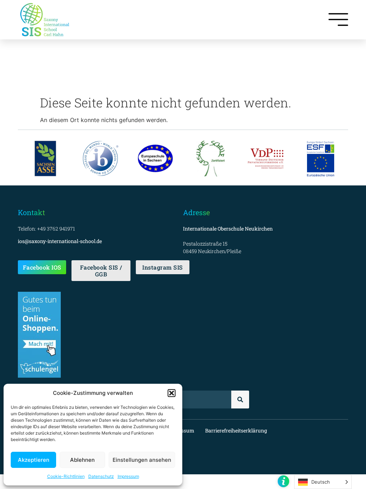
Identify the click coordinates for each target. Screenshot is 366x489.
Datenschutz (101, 476)
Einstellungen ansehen (142, 459)
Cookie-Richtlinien (66, 476)
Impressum (128, 476)
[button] (171, 393)
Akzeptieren (33, 459)
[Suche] (240, 399)
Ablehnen (82, 459)
